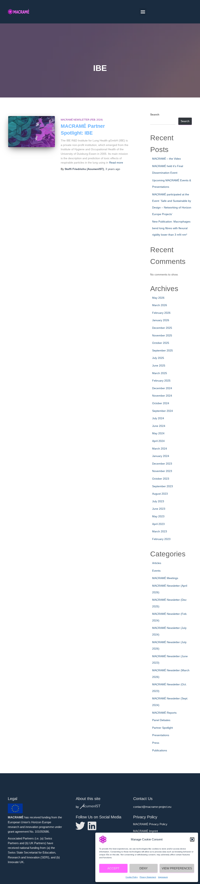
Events (156, 570)
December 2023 (162, 463)
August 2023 (160, 493)
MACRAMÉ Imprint (145, 831)
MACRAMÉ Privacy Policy (150, 824)
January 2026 (160, 320)
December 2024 (162, 388)
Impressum (163, 877)
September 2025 (162, 350)
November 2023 (162, 471)
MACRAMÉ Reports (164, 712)
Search (154, 114)
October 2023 (160, 478)
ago (112, 169)
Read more (116, 162)
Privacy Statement (148, 877)
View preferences (177, 868)
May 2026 (158, 297)
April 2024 (158, 440)
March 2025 (159, 373)
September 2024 (162, 410)
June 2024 (158, 425)
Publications (159, 750)
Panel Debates (161, 720)
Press (155, 742)
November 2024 (162, 395)
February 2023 (161, 539)
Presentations (160, 735)
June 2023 (158, 508)
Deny (143, 868)
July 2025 (158, 357)
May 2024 (158, 433)
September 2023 (162, 486)
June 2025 (158, 365)
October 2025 (160, 342)
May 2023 (158, 516)
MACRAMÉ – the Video (166, 158)
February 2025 (161, 380)
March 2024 (159, 448)
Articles (156, 563)
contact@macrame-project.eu (152, 806)
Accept (113, 868)
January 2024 (160, 456)
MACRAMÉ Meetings (165, 578)
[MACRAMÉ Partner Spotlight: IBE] (31, 131)
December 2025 (162, 327)
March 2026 (159, 305)
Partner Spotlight (162, 727)
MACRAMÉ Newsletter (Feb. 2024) (82, 119)
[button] (192, 839)
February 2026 (161, 312)
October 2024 (160, 403)
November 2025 (162, 335)
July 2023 (158, 501)
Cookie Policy (132, 877)
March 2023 (159, 531)
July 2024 (158, 418)
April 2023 (158, 524)
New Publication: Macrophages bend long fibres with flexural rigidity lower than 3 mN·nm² (171, 228)
